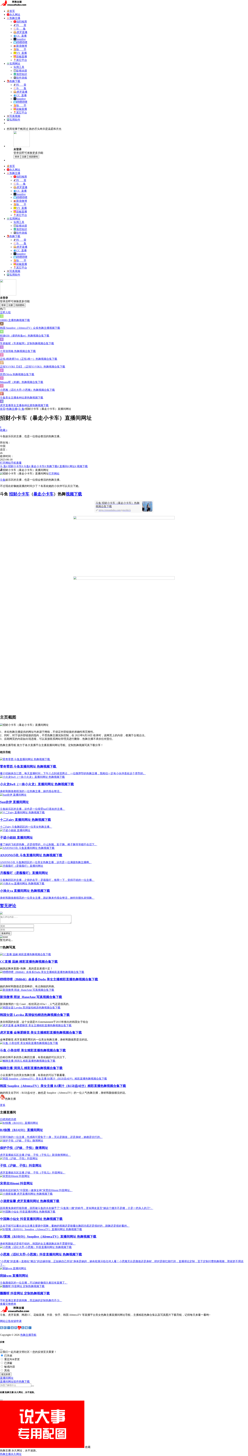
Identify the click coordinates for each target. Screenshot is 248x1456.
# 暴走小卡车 (37, 466)
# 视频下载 (81, 466)
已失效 (8, 1355)
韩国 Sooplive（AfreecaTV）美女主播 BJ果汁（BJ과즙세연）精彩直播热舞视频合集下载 (63, 1086)
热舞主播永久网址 (11, 1454)
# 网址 (71, 466)
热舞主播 (11, 408)
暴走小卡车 (43, 494)
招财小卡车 (19, 494)
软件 (16, 1381)
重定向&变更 (12, 1359)
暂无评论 (8, 905)
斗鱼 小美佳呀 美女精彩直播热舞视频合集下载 (33, 1050)
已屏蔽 (8, 1363)
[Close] (1, 1349)
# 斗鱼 (25, 466)
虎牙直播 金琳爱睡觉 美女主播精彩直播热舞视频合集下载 (41, 1032)
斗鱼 (2, 479)
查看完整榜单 (8, 1303)
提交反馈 (5, 1374)
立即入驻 (5, 312)
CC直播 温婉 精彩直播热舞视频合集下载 (29, 961)
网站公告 (5, 1321)
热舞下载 (24, 1381)
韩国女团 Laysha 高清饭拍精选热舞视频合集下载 (35, 1015)
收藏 (3, 430)
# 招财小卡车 (14, 466)
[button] (6, 1378)
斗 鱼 (21, 408)
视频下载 (74, 494)
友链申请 (16, 1321)
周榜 (8, 1119)
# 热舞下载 (51, 466)
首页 (2, 408)
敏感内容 (9, 1366)
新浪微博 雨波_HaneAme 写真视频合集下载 (31, 997)
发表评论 (5, 933)
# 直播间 (62, 466)
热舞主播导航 (28, 1334)
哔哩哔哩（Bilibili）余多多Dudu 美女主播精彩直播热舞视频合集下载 (49, 979)
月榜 (13, 1119)
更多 (2, 1105)
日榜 (2, 1119)
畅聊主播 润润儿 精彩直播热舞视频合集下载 (31, 1068)
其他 (7, 1370)
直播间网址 (6, 1381)
